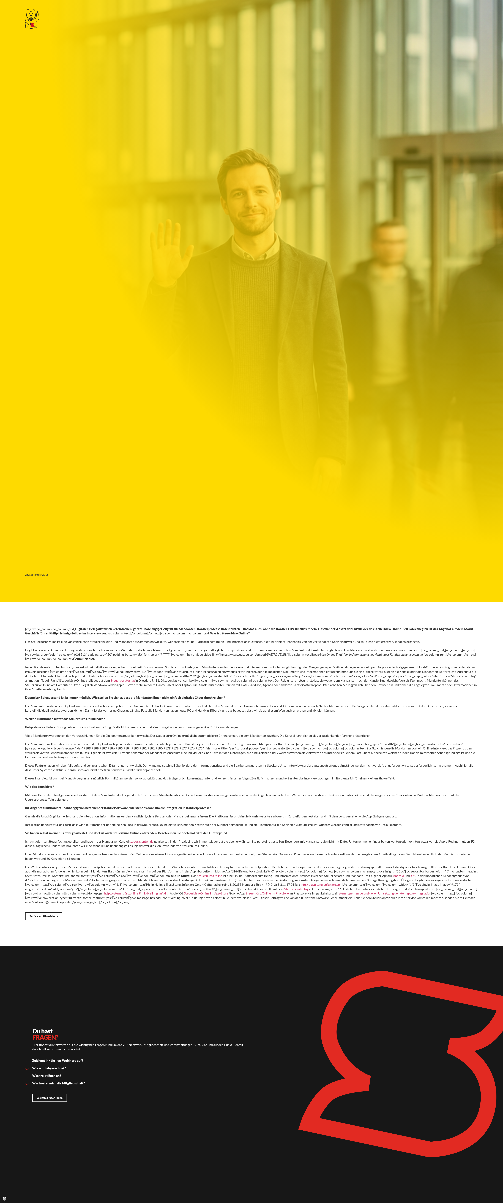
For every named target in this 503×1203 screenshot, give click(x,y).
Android (398, 876)
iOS (412, 876)
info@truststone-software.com (321, 884)
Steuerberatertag (123, 680)
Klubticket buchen (357, 5)
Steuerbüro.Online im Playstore (267, 893)
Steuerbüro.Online (209, 876)
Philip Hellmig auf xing (154, 893)
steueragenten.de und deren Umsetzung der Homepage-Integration (385, 893)
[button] (4, 1198)
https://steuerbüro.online (121, 893)
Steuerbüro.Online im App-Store (206, 893)
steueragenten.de (141, 841)
